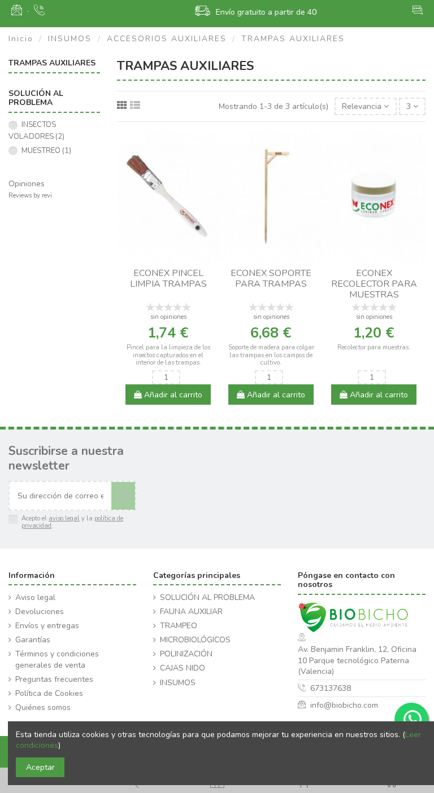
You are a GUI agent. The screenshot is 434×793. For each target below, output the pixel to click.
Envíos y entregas (47, 625)
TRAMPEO (178, 625)
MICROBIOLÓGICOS (195, 639)
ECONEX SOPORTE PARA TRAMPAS (271, 278)
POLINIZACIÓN (186, 654)
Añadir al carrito (172, 394)
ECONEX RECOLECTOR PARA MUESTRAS (374, 284)
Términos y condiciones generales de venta (57, 660)
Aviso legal (35, 597)
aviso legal (64, 518)
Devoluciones (39, 611)
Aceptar (40, 767)
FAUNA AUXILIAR (191, 611)
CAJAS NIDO (182, 668)
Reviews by (30, 195)
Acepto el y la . (72, 522)
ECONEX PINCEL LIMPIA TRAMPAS (168, 278)
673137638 (330, 688)
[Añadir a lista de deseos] (160, 258)
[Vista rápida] (176, 258)
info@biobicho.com (344, 705)
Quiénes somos (43, 707)
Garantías (32, 639)
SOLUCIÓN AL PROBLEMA (207, 597)
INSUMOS (178, 682)
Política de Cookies (49, 693)
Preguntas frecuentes (54, 679)
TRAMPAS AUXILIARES (52, 63)
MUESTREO (46, 151)
